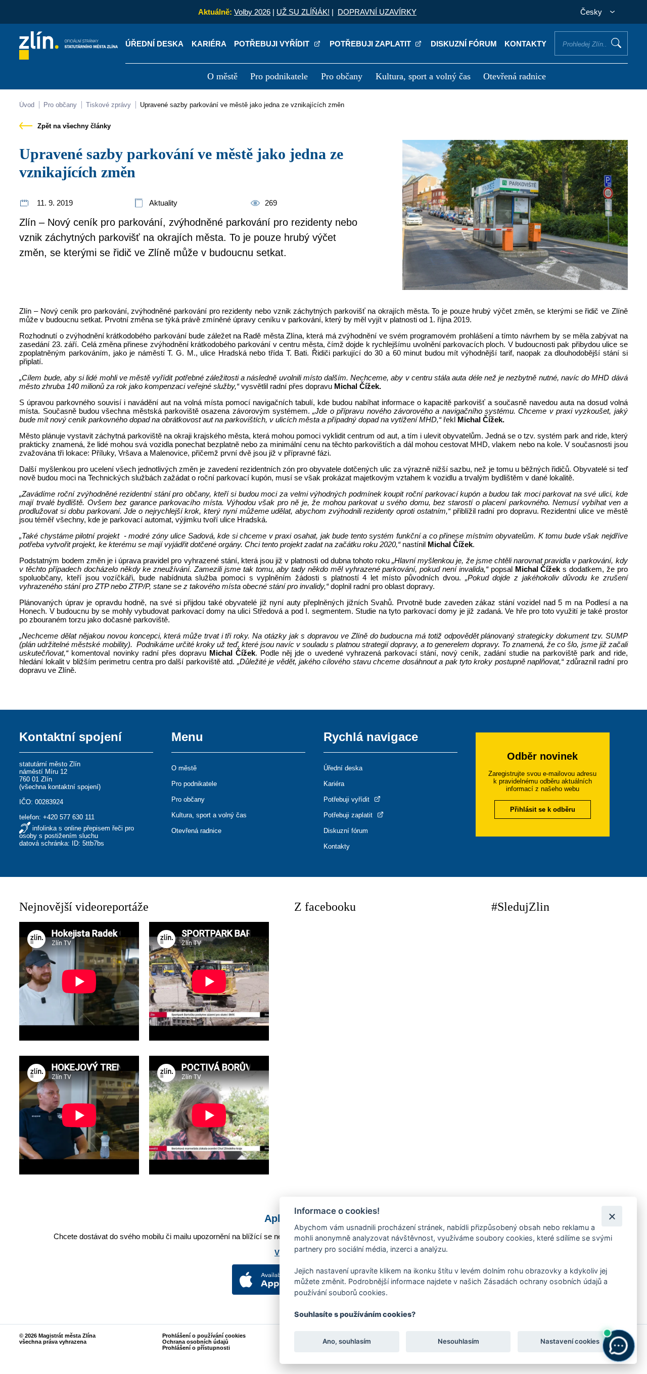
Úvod (26, 105)
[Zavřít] (612, 1216)
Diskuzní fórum (464, 43)
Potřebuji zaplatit (371, 43)
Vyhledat (616, 43)
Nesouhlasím (458, 1342)
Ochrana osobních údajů (195, 1342)
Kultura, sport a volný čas (423, 76)
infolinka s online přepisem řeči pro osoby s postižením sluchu (76, 832)
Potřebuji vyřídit (272, 43)
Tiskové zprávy (108, 105)
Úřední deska (154, 43)
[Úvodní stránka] (68, 57)
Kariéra (209, 43)
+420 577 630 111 (69, 817)
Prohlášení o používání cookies (204, 1336)
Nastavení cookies (569, 1342)
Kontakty (525, 43)
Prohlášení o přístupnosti (196, 1348)
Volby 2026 (252, 12)
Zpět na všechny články (73, 126)
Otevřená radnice (514, 76)
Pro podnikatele (279, 76)
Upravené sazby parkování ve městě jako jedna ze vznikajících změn (242, 105)
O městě (222, 76)
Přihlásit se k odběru (542, 809)
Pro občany (341, 76)
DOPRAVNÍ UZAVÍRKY (377, 12)
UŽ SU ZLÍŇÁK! (303, 12)
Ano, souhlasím (346, 1342)
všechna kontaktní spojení (60, 787)
